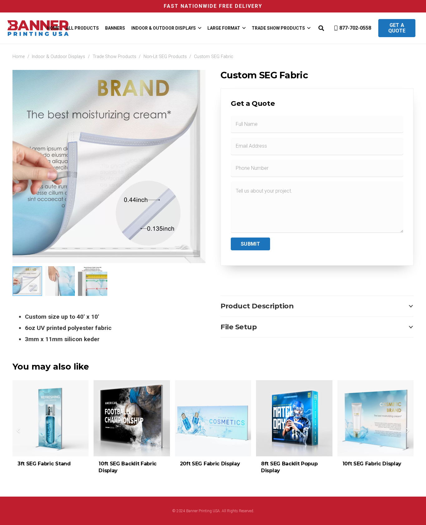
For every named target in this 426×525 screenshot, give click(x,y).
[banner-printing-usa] (38, 28)
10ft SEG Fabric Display (372, 464)
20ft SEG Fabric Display (210, 464)
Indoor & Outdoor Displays (58, 56)
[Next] (407, 430)
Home (18, 56)
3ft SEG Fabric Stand (44, 464)
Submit (250, 244)
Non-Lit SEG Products (165, 56)
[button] (198, 28)
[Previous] (18, 430)
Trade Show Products (114, 56)
